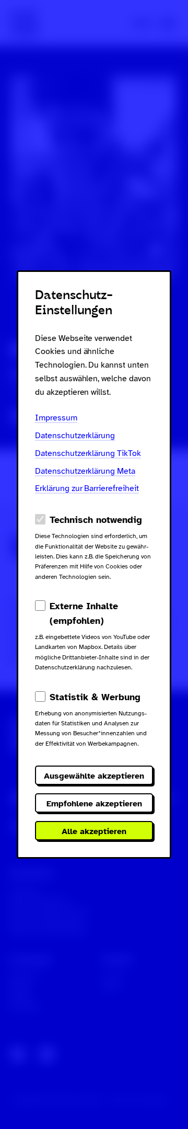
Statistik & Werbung (95, 697)
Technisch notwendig (96, 520)
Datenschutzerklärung (75, 435)
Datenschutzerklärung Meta (85, 471)
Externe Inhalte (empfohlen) (84, 613)
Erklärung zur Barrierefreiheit (87, 488)
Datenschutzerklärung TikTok (88, 453)
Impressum (56, 418)
